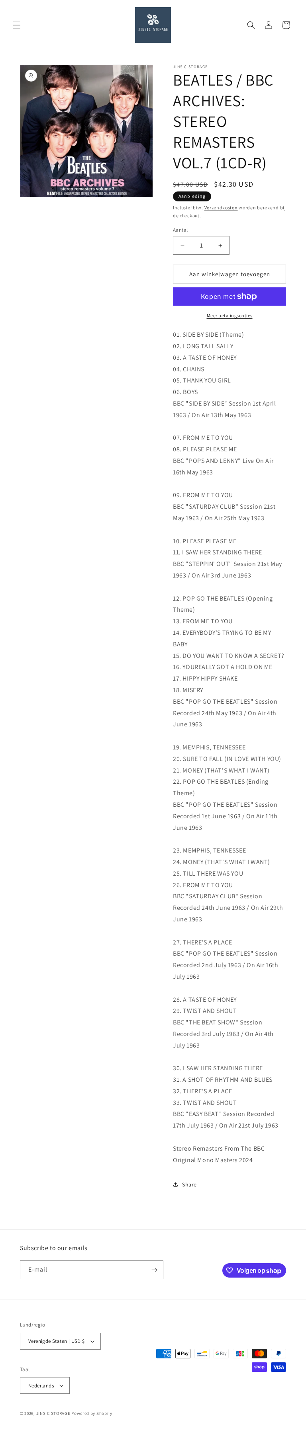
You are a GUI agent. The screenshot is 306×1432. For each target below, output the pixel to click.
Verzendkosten (221, 208)
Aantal (180, 229)
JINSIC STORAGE (53, 1413)
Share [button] (189, 1184)
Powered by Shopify (91, 1413)
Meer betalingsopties (230, 315)
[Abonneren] (154, 1269)
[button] (17, 25)
